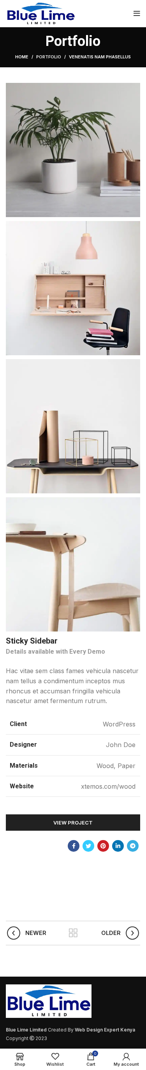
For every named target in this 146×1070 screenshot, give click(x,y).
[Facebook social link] (73, 846)
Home (21, 57)
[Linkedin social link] (118, 846)
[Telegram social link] (133, 846)
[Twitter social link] (88, 846)
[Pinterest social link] (103, 846)
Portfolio (48, 57)
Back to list (73, 933)
